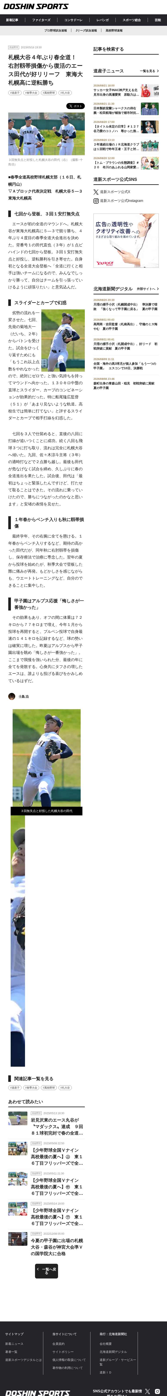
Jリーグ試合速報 (86, 30)
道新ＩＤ (106, 1372)
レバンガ (103, 20)
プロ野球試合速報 (55, 30)
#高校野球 (49, 92)
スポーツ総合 (132, 20)
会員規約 (58, 1343)
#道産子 (15, 92)
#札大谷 (65, 92)
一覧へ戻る (49, 1271)
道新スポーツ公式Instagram (121, 200)
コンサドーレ (73, 20)
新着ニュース (14, 1343)
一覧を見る (147, 70)
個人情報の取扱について (69, 1360)
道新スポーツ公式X (115, 192)
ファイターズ (41, 20)
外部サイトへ (146, 288)
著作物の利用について (67, 1368)
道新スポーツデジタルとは (23, 1360)
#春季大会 (31, 92)
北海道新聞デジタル (113, 1352)
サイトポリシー (63, 1352)
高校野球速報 (114, 30)
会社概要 (106, 1343)
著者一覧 (11, 1352)
